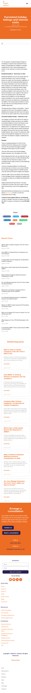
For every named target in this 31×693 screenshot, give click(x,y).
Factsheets (4, 621)
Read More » (7, 364)
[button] (7, 216)
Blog (2, 683)
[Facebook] (10, 579)
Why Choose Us (5, 671)
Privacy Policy (15, 660)
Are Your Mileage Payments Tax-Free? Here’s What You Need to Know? (14, 483)
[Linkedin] (13, 579)
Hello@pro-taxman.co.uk (16, 549)
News (3, 680)
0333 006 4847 (15, 543)
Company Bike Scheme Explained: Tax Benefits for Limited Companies (14, 403)
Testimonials (4, 686)
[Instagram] (17, 579)
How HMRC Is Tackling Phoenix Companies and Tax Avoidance (15, 376)
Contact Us (4, 689)
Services (3, 674)
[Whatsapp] (20, 579)
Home (3, 668)
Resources (4, 607)
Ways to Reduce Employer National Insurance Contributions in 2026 (14, 456)
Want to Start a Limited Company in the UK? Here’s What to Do (14, 351)
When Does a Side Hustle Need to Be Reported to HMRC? (13, 430)
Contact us (9, 193)
